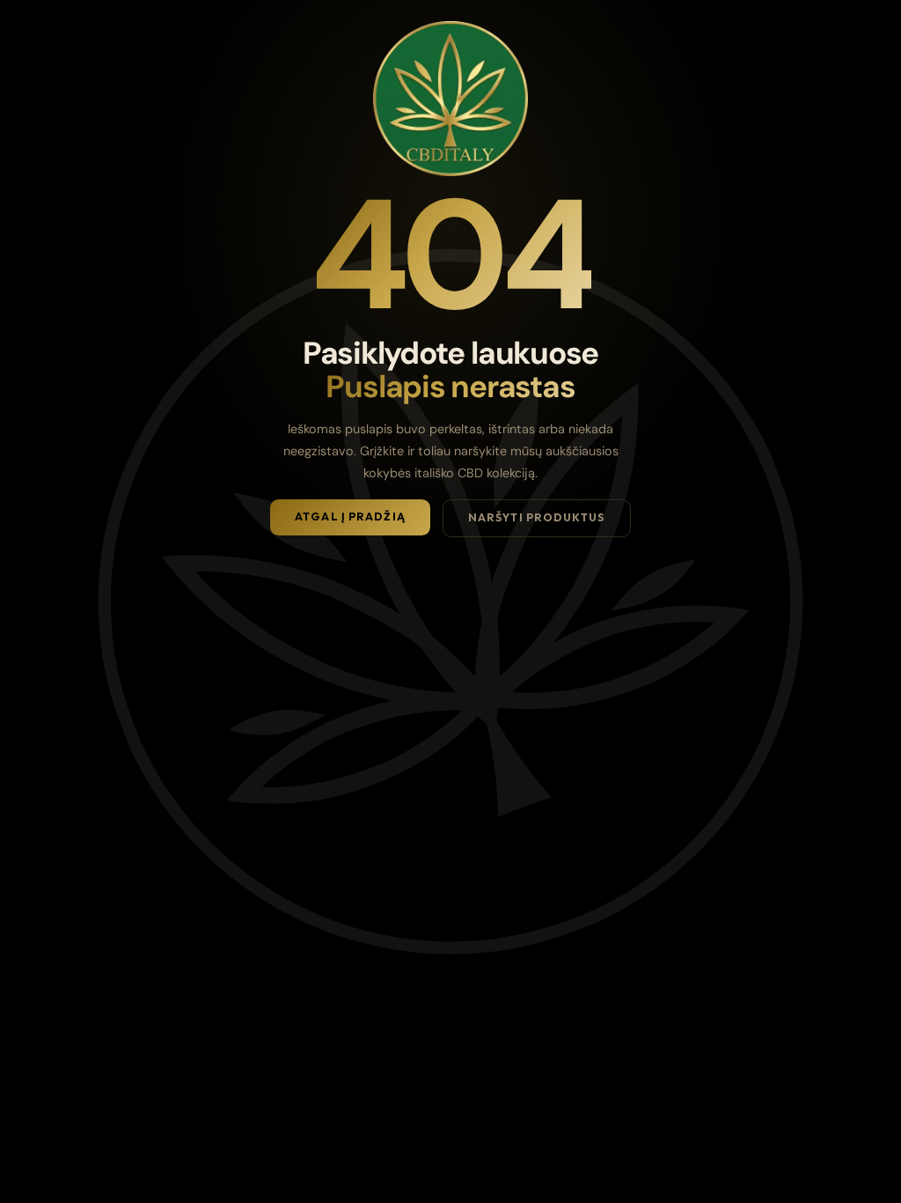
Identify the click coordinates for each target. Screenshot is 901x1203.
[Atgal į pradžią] (450, 98)
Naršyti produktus (536, 517)
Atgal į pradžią (350, 516)
